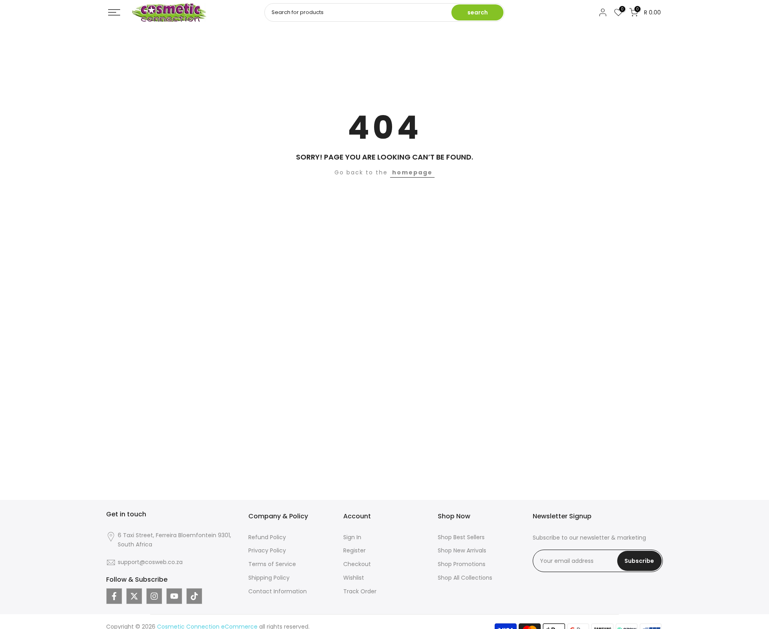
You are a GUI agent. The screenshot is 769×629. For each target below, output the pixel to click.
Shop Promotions (461, 564)
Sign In (352, 537)
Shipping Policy (269, 578)
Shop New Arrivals (462, 550)
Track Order (359, 591)
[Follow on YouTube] (174, 596)
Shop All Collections (465, 578)
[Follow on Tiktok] (194, 596)
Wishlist (353, 578)
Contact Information (277, 591)
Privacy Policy (267, 550)
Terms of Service (272, 564)
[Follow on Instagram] (154, 596)
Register (354, 550)
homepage (412, 172)
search (477, 12)
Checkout (357, 564)
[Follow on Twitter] (134, 596)
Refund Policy (267, 537)
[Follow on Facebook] (114, 596)
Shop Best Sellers (461, 537)
